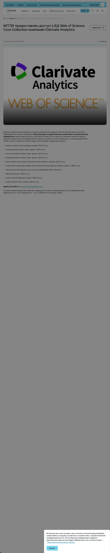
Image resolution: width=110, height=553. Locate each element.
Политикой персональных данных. (61, 542)
